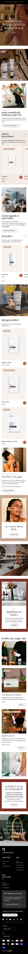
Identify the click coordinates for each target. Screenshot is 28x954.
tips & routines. (6, 866)
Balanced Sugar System (9, 441)
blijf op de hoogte (11, 915)
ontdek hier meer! (8, 490)
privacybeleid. (20, 870)
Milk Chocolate (6, 363)
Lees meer (14, 625)
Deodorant (5, 274)
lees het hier (14, 534)
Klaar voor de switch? (12, 904)
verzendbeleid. (20, 867)
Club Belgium (5, 887)
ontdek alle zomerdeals (10, 125)
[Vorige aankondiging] (1, 2)
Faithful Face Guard (8, 736)
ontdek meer (14, 304)
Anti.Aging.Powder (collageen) (11, 695)
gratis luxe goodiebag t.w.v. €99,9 (14, 67)
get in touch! (14, 565)
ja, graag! (14, 804)
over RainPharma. (19, 862)
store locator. (5, 861)
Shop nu (21, 705)
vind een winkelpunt (14, 837)
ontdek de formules (9, 230)
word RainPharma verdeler (5, 884)
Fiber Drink (5, 402)
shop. (3, 863)
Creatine (4, 176)
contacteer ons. (20, 865)
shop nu (14, 32)
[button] (19, 6)
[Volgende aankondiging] (26, 2)
